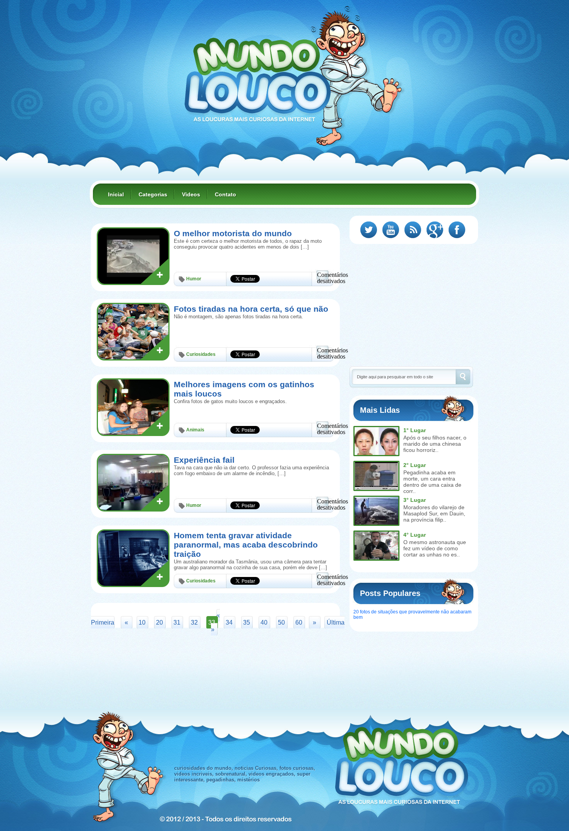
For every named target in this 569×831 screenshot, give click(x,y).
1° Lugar (414, 430)
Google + (435, 229)
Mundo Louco (257, 75)
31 (176, 622)
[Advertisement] (415, 304)
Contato (225, 194)
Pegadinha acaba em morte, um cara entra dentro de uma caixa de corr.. (432, 481)
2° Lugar (414, 465)
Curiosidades (201, 354)
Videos (191, 194)
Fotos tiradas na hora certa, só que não (251, 308)
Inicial (116, 194)
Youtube (390, 229)
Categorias (153, 194)
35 (246, 622)
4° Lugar (414, 535)
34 (229, 622)
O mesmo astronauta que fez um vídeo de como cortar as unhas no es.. (434, 548)
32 (194, 622)
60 (298, 622)
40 (264, 622)
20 (159, 622)
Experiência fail (204, 459)
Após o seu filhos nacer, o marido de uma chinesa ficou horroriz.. (434, 443)
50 (281, 622)
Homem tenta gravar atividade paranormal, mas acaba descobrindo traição (246, 544)
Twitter (368, 229)
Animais (195, 430)
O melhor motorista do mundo (233, 233)
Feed (412, 229)
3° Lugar (414, 500)
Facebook (457, 229)
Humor (193, 279)
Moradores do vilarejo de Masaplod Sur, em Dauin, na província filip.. (434, 513)
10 (142, 622)
